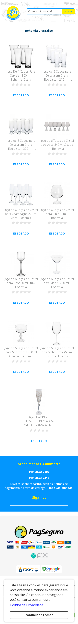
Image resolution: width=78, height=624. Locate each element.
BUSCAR (69, 11)
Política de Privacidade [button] (26, 605)
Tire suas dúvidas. (60, 488)
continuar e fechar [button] (39, 615)
